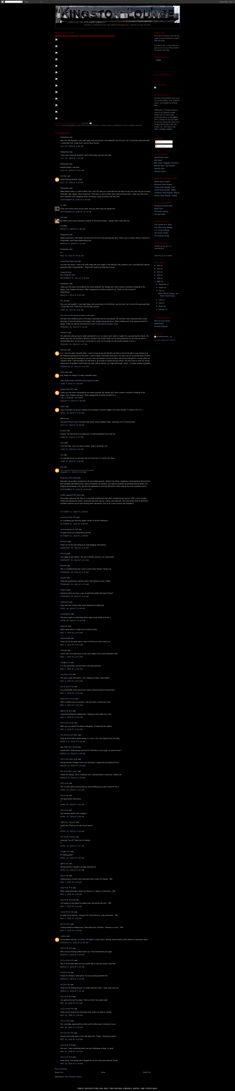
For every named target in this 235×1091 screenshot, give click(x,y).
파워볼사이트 (65, 851)
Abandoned (71, 125)
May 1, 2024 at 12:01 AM (71, 645)
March (161, 306)
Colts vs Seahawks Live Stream (71, 398)
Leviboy (63, 936)
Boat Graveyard (82, 125)
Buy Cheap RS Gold (67, 275)
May (61, 217)
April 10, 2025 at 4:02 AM (72, 870)
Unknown (63, 350)
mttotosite (63, 626)
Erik (61, 455)
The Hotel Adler (159, 214)
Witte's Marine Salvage (132, 125)
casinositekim (65, 614)
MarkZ (62, 406)
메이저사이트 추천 (67, 1033)
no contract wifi (82, 939)
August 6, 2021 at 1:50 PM (72, 401)
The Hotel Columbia (161, 211)
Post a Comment (61, 1069)
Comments (161, 146)
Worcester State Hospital (163, 184)
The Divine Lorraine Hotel (163, 206)
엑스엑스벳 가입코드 (67, 837)
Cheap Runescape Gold (68, 261)
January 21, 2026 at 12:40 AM (74, 943)
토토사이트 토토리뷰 (67, 900)
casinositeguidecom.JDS (69, 529)
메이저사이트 (65, 924)
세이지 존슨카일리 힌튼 (68, 759)
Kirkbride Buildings (160, 326)
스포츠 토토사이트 (67, 912)
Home (103, 1072)
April (160, 303)
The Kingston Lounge (161, 236)
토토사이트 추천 (66, 888)
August (161, 287)
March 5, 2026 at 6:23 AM (72, 979)
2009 (159, 278)
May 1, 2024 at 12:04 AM (71, 729)
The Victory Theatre (161, 233)
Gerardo (63, 578)
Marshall (63, 566)
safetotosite (64, 602)
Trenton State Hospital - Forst (164, 187)
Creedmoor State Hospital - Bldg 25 (166, 193)
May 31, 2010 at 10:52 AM (72, 256)
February (162, 309)
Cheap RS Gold (65, 272)
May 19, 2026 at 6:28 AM (71, 1015)
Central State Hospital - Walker (165, 190)
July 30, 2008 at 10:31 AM (72, 170)
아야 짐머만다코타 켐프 (68, 735)
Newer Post (59, 1072)
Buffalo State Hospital (162, 182)
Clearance (63, 332)
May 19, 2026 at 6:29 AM (71, 1064)
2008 (159, 281)
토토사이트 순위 (66, 948)
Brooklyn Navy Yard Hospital (164, 166)
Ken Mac (63, 176)
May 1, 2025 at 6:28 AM (71, 882)
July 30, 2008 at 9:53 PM (71, 183)
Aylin (62, 443)
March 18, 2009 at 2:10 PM (72, 244)
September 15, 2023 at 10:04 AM (75, 489)
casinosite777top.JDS (68, 517)
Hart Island (158, 160)
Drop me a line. (159, 41)
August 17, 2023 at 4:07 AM (73, 472)
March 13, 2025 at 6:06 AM (72, 741)
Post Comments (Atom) (73, 1077)
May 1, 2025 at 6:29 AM (71, 906)
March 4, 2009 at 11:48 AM (72, 229)
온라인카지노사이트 (67, 699)
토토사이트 (64, 783)
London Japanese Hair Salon (70, 495)
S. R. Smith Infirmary (161, 230)
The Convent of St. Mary (163, 224)
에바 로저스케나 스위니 (68, 771)
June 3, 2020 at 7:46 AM (71, 384)
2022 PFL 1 (139, 410)
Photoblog (95, 125)
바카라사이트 (65, 972)
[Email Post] (90, 123)
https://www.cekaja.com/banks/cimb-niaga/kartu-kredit (79, 380)
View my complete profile (165, 340)
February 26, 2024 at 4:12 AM (74, 560)
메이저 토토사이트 (67, 687)
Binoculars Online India (68, 478)
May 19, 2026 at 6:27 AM (71, 1003)
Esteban (63, 431)
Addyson (63, 590)
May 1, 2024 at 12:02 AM (71, 669)
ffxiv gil (62, 301)
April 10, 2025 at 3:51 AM (72, 790)
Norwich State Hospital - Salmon (165, 195)
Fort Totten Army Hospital (163, 227)
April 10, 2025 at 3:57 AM (72, 846)
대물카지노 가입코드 (67, 822)
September (163, 284)
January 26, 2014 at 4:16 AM (73, 327)
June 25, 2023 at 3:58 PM (72, 461)
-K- (61, 205)
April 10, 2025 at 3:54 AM (72, 817)
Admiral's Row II (160, 171)
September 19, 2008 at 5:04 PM (75, 200)
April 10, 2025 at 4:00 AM (72, 858)
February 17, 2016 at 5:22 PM (74, 367)
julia (61, 467)
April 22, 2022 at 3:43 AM (72, 413)
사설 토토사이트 (66, 674)
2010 (159, 275)
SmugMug (173, 117)
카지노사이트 (65, 1021)
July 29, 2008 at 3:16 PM (71, 158)
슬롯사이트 (64, 864)
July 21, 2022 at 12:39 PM (72, 425)
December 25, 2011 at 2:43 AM (74, 278)
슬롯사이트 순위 (66, 711)
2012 (159, 269)
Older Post (147, 1072)
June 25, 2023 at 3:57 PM (72, 437)
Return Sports (74, 422)
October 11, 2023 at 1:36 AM (74, 512)
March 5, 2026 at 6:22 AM (72, 955)
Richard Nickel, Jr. (164, 336)
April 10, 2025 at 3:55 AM (72, 831)
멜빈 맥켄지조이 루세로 (68, 747)
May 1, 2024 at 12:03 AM (71, 693)
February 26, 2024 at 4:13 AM (74, 584)
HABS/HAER (159, 324)
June (161, 300)
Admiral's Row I (159, 168)
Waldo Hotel (158, 209)
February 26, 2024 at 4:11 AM (74, 548)
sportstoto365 (65, 638)
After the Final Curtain (162, 321)
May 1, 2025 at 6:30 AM (71, 918)
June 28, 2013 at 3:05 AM (72, 310)
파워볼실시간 (65, 662)
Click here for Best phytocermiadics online (75, 315)
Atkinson (63, 553)
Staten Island (106, 125)
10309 (63, 125)
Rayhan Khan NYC (67, 389)
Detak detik (64, 372)
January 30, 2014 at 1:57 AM (73, 344)
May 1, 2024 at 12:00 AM (71, 633)
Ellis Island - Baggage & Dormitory (166, 163)
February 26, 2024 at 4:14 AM (74, 596)
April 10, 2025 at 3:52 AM (72, 805)
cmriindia (63, 650)
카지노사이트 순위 (67, 960)
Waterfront (117, 125)
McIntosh (63, 541)
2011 (159, 272)
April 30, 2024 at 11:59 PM (72, 621)
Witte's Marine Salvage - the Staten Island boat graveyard (85, 36)
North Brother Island (161, 157)
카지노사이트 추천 (67, 1009)
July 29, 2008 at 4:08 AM (71, 146)
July (160, 291)
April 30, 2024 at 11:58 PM (72, 608)
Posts (159, 142)
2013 (159, 266)
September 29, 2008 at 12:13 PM (75, 212)
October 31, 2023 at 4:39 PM (74, 524)
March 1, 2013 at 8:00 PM (72, 295)
